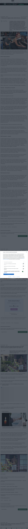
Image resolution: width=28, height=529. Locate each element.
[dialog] (14, 264)
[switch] (23, 263)
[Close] (26, 252)
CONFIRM (8, 274)
